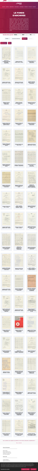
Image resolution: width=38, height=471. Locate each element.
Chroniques (17, 6)
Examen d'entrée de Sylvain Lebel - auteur (6, 227)
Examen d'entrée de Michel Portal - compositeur (6, 331)
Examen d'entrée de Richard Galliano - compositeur (19, 393)
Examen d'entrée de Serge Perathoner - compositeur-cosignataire (19, 413)
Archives (7, 6)
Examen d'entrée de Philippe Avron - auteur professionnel (31, 331)
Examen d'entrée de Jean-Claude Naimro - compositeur (32, 248)
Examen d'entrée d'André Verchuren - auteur (19, 103)
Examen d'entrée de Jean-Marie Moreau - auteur (32, 207)
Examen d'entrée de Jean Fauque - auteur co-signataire (32, 227)
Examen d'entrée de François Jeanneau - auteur (19, 186)
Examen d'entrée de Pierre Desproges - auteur (32, 351)
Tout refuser (33, 469)
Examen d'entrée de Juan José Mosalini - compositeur (6, 248)
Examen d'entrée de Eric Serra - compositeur (32, 165)
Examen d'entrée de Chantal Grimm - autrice (19, 124)
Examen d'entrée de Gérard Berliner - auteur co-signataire (6, 393)
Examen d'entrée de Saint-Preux (19, 144)
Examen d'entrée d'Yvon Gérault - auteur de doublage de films (31, 434)
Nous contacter (19, 442)
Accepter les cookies (25, 469)
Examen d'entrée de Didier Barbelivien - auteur (6, 165)
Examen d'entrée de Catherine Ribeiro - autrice (6, 144)
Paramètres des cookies (5, 469)
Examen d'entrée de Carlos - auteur (19, 227)
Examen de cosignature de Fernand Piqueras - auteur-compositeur (32, 186)
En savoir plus (29, 466)
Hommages (22, 6)
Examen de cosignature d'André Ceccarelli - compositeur (6, 61)
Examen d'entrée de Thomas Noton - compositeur (6, 434)
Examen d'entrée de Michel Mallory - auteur (6, 289)
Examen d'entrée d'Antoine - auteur (6, 372)
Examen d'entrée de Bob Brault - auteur (19, 269)
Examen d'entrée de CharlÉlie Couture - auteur (32, 103)
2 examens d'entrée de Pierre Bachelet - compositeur (6, 351)
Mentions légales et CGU (6, 451)
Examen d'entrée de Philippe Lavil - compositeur (32, 372)
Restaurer (31, 38)
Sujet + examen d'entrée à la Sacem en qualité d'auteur (31, 269)
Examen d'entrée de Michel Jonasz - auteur (19, 310)
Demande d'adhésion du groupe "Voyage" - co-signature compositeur (32, 289)
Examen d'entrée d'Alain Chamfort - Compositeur (31, 82)
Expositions (12, 6)
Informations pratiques (6, 454)
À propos (34, 6)
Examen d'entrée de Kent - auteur (6, 207)
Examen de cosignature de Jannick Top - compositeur (19, 248)
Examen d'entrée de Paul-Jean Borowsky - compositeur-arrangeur (19, 372)
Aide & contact (5, 450)
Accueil (3, 6)
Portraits (30, 6)
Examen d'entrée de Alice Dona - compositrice (32, 62)
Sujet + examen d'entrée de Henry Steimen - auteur (19, 207)
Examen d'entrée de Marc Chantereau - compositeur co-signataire (6, 310)
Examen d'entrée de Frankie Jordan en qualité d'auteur (6, 124)
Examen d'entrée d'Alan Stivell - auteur (19, 62)
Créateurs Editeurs (6, 459)
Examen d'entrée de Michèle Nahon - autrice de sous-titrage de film (31, 310)
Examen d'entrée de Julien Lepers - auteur (32, 393)
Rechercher (25, 38)
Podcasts (26, 6)
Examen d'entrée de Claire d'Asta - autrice (32, 144)
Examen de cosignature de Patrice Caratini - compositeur (19, 351)
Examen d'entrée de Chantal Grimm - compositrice (32, 124)
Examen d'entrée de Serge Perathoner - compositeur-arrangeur (32, 413)
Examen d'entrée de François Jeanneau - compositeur (6, 186)
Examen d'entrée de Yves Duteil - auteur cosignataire (19, 434)
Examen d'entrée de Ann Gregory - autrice (19, 82)
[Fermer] (36, 464)
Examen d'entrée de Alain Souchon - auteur (6, 82)
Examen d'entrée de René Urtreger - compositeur (6, 414)
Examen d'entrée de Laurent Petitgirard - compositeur (19, 289)
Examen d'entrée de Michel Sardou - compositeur (19, 331)
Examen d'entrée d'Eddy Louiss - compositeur (6, 103)
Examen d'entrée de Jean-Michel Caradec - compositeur (6, 269)
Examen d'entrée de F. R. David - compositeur (19, 165)
